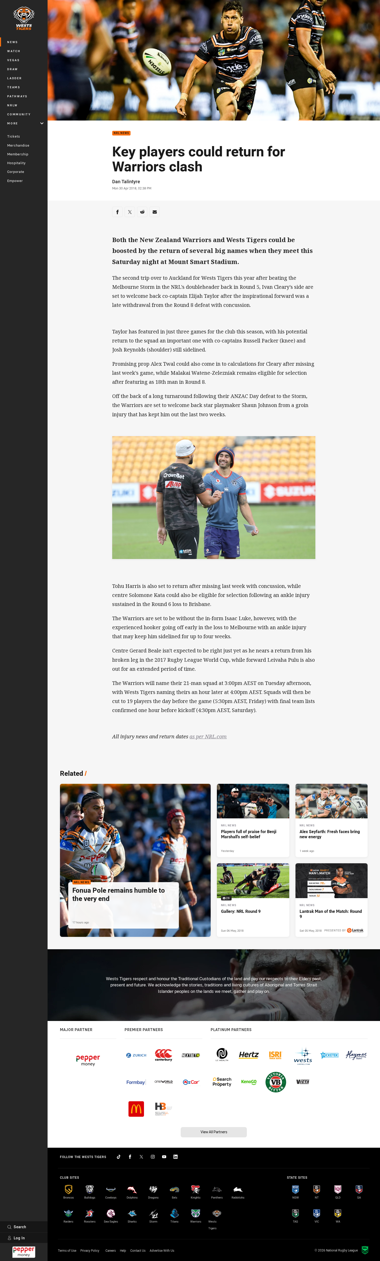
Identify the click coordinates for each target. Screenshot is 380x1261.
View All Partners (214, 1131)
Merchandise (18, 145)
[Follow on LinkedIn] (175, 1156)
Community (19, 114)
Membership (17, 154)
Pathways (17, 96)
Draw (12, 69)
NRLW (12, 105)
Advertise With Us (162, 1250)
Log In (19, 1237)
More (12, 123)
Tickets (13, 136)
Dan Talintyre (126, 181)
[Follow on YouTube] (164, 1156)
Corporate (15, 171)
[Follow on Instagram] (153, 1156)
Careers (110, 1250)
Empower (15, 180)
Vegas (13, 60)
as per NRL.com (208, 736)
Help (123, 1250)
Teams (13, 87)
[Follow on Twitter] (141, 1156)
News (12, 42)
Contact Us (138, 1250)
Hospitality (16, 163)
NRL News (121, 133)
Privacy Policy (89, 1250)
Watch (14, 51)
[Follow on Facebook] (130, 1156)
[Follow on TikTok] (119, 1156)
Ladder (14, 78)
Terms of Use (67, 1250)
